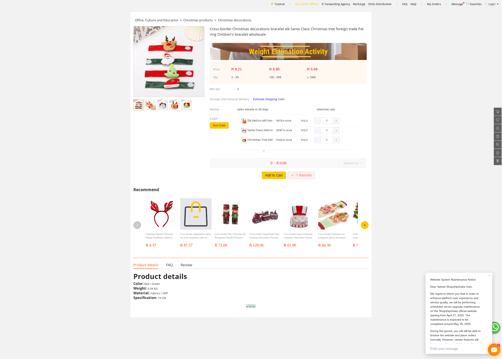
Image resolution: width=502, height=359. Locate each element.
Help (413, 4)
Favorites (475, 4)
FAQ (404, 4)
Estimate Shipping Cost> (269, 99)
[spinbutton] (326, 121)
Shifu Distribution (380, 4)
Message (457, 4)
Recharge (359, 4)
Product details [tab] (145, 265)
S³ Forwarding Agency (336, 4)
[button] (317, 121)
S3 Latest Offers (307, 4)
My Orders (434, 4)
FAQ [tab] (169, 265)
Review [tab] (186, 265)
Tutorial (280, 4)
